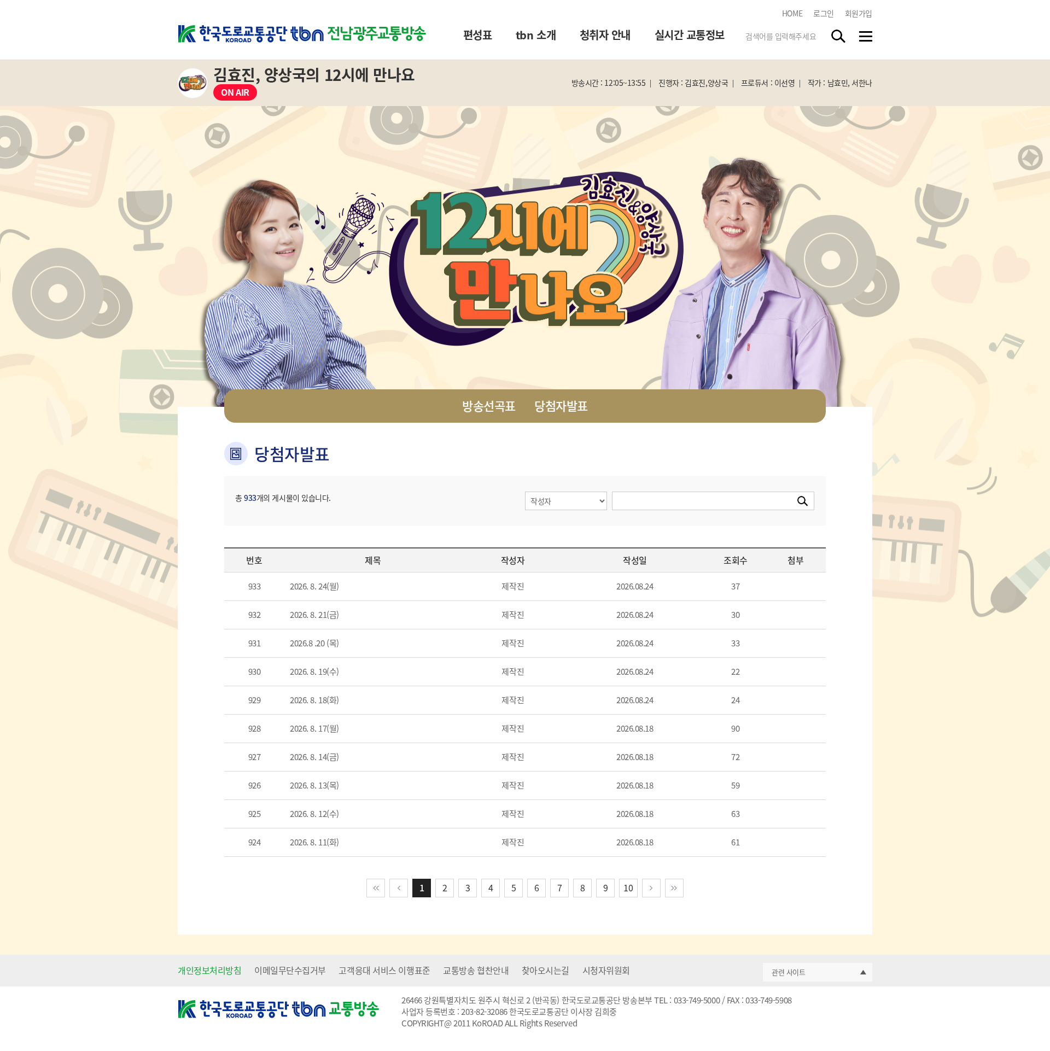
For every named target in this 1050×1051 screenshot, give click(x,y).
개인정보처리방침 (209, 970)
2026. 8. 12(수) (314, 814)
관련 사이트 (788, 972)
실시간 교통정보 (690, 35)
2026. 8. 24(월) (314, 586)
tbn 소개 (536, 35)
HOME (792, 13)
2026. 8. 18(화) (314, 700)
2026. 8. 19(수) (314, 671)
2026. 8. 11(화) (314, 842)
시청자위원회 (606, 970)
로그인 (823, 13)
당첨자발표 (561, 405)
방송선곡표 (489, 405)
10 (628, 887)
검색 (839, 36)
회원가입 (858, 13)
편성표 (477, 35)
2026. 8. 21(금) (314, 615)
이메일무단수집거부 (290, 970)
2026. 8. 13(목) (314, 785)
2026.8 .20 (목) (314, 643)
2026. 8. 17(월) (314, 728)
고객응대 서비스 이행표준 (384, 970)
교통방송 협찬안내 (476, 970)
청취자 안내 (605, 35)
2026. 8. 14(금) (314, 757)
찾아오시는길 (545, 970)
